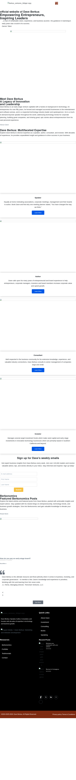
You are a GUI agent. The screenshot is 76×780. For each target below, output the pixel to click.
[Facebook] (41, 697)
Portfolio (5, 649)
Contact (5, 658)
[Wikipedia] (56, 697)
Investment (45, 622)
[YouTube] (41, 702)
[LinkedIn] (51, 697)
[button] (38, 592)
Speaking (44, 635)
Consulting (45, 626)
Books (43, 631)
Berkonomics (6, 645)
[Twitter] (46, 697)
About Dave (4, 125)
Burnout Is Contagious (52, 669)
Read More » (3, 563)
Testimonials (6, 653)
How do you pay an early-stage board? (15, 558)
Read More (4, 514)
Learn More (38, 212)
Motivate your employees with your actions (52, 645)
